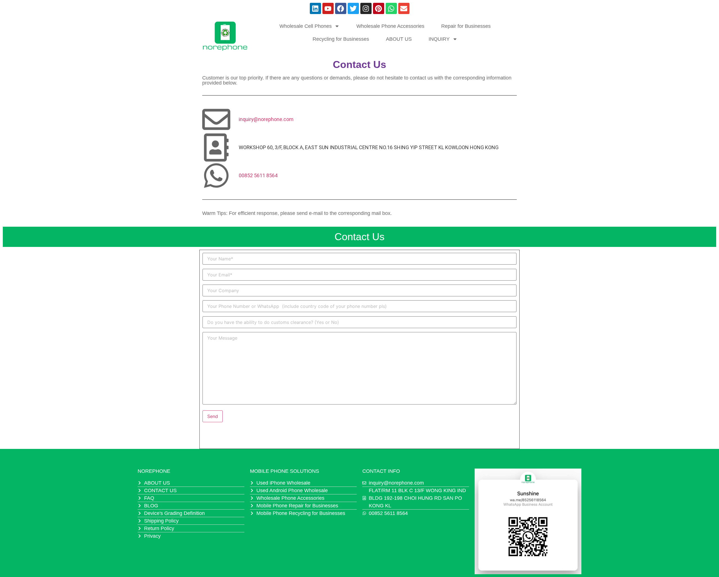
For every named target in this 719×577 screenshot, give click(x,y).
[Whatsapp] (391, 8)
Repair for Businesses (466, 26)
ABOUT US (399, 39)
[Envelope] (403, 8)
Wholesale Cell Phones (305, 26)
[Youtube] (328, 8)
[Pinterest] (378, 8)
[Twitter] (353, 8)
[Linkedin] (315, 8)
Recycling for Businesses (341, 39)
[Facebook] (340, 8)
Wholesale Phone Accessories (390, 26)
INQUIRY (439, 39)
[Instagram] (366, 8)
